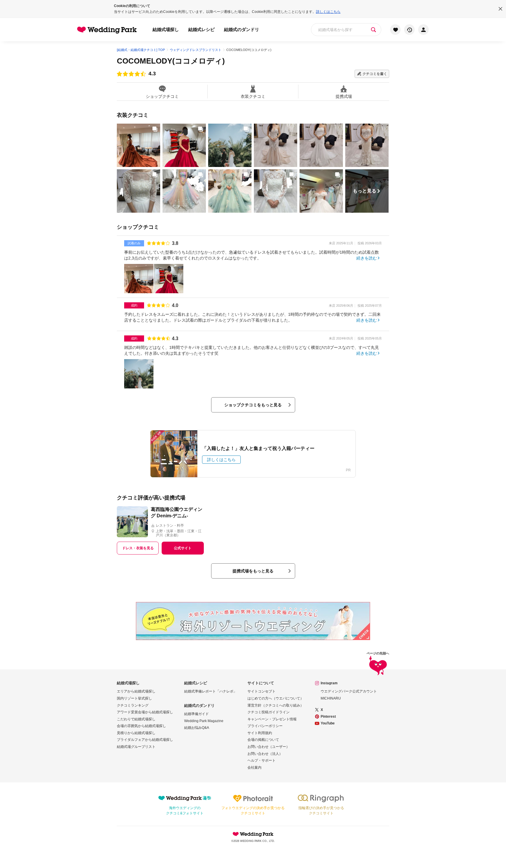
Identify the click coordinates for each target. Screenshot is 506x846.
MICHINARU (331, 698)
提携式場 (344, 96)
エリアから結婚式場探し (136, 691)
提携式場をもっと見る (253, 571)
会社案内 (254, 767)
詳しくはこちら (328, 12)
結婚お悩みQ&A (196, 728)
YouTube (328, 723)
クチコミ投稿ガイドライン (268, 712)
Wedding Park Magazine (203, 721)
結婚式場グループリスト (136, 747)
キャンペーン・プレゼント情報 (272, 719)
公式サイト (183, 548)
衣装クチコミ (253, 96)
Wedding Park (253, 834)
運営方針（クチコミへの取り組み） (275, 705)
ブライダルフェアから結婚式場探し (145, 740)
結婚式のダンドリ (241, 29)
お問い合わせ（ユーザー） (268, 747)
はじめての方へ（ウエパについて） (275, 698)
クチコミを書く (375, 74)
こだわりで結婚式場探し (136, 719)
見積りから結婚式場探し (136, 733)
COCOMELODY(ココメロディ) (171, 61)
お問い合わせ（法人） (265, 754)
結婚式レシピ (201, 29)
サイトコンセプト (261, 691)
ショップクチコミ (162, 96)
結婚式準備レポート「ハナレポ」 (210, 691)
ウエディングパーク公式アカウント (349, 691)
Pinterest (328, 716)
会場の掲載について (263, 740)
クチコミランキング (132, 705)
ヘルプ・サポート (261, 760)
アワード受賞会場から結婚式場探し (145, 712)
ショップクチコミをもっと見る (253, 404)
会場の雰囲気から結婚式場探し (141, 726)
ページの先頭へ (378, 653)
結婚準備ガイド (196, 714)
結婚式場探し (166, 29)
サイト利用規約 (259, 733)
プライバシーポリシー (265, 726)
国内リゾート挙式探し (134, 698)
